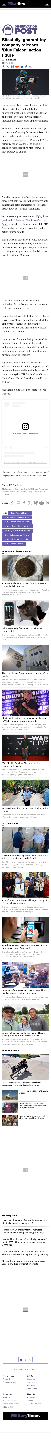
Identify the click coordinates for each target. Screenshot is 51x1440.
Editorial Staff (8, 1407)
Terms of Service (9, 1382)
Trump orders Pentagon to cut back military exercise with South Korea (32, 1117)
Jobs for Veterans (34, 1403)
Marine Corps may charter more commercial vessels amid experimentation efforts (23, 1262)
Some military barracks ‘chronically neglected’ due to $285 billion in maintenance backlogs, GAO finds (24, 1242)
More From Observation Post (18, 551)
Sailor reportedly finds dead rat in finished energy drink (22, 630)
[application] (25, 1067)
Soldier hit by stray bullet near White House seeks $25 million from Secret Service (23, 1034)
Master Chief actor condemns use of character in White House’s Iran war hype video (24, 719)
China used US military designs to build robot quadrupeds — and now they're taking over (21, 1083)
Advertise (6, 1397)
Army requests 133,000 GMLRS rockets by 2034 (33, 1092)
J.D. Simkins (10, 60)
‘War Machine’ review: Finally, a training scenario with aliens (21, 764)
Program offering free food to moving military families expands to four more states (24, 992)
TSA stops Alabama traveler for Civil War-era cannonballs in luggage (24, 585)
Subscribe (31, 1378)
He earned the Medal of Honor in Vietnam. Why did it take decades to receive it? (25, 1222)
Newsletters (32, 1382)
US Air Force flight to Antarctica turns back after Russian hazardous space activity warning (25, 1253)
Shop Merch (32, 1388)
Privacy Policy (8, 1378)
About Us (31, 1397)
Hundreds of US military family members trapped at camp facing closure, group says (23, 1231)
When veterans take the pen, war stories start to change (25, 809)
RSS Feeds (31, 1385)
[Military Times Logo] (16, 3)
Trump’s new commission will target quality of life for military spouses (24, 902)
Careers (30, 1400)
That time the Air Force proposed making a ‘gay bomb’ (25, 674)
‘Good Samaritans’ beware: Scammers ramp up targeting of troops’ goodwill (25, 947)
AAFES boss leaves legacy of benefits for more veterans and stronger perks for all (25, 857)
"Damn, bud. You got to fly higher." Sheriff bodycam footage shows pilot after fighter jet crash (32, 1105)
